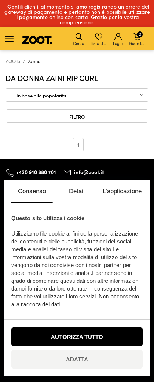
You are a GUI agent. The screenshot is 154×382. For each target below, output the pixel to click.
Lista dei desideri (99, 43)
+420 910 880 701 (36, 172)
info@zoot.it (89, 172)
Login (118, 43)
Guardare (138, 38)
